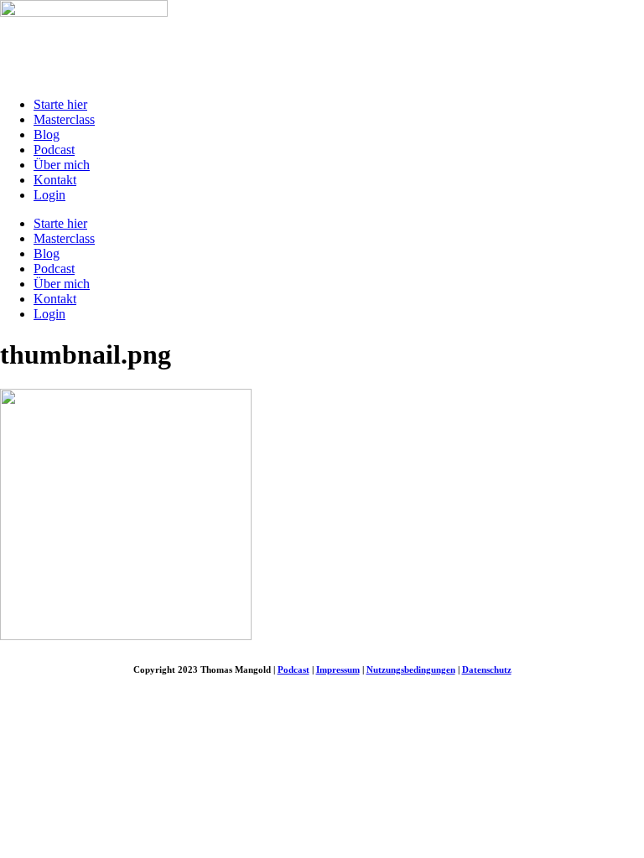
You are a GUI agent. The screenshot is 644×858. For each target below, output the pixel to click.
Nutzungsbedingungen (410, 669)
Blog (47, 134)
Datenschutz (487, 669)
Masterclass (64, 119)
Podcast (54, 149)
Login (49, 195)
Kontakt (55, 180)
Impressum (338, 669)
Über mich (62, 165)
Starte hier (60, 104)
